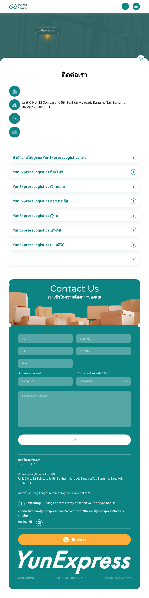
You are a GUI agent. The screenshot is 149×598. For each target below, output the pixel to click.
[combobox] (45, 381)
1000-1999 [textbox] (86, 381)
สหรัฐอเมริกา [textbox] (29, 381)
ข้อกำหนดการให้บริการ (118, 578)
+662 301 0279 (28, 464)
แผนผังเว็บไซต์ (26, 578)
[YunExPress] (18, 6)
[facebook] (21, 504)
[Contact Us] (140, 58)
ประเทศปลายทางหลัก (30, 373)
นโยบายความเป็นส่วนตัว (70, 578)
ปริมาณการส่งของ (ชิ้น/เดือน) (92, 373)
